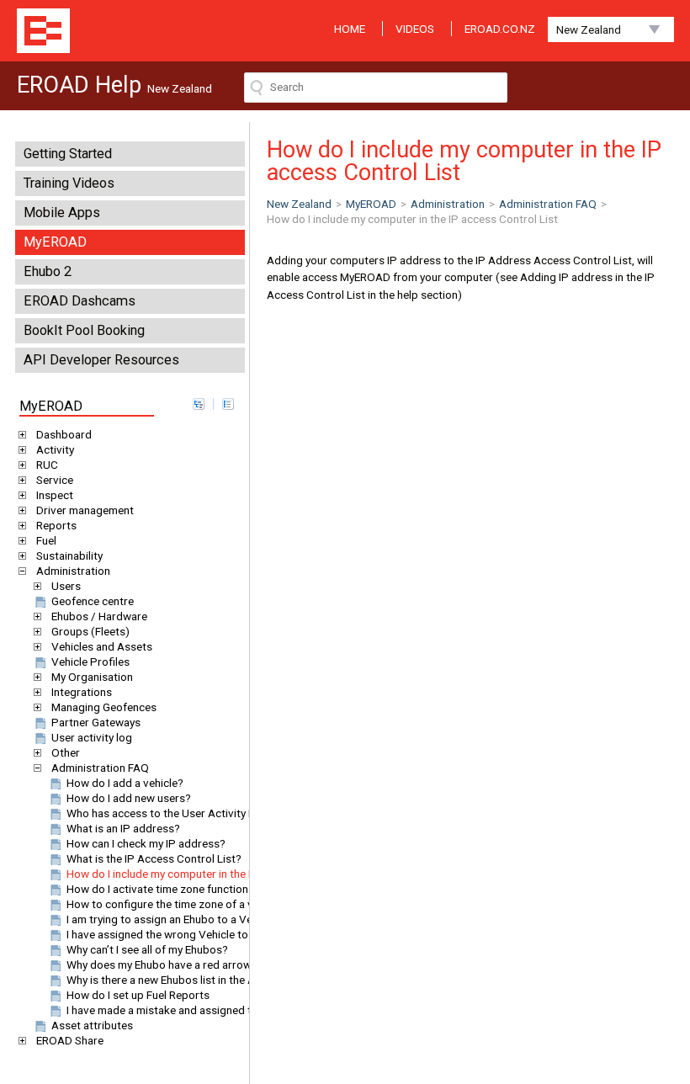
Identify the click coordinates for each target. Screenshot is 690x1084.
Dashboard (64, 434)
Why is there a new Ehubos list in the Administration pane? (210, 979)
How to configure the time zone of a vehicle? (177, 904)
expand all (198, 404)
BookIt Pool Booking (84, 330)
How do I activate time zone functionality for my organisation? (220, 888)
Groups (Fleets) (90, 631)
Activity (55, 449)
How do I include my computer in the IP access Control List (212, 873)
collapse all (228, 404)
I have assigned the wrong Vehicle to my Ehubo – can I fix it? (215, 934)
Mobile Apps (62, 213)
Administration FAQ (100, 767)
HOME (349, 28)
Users (66, 585)
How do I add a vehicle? (124, 782)
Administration (73, 570)
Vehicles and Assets (101, 646)
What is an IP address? (123, 828)
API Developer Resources (101, 360)
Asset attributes (92, 1025)
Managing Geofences (104, 707)
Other (65, 752)
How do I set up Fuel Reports (138, 995)
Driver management (85, 510)
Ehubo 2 (48, 271)
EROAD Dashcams (79, 301)
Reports (56, 525)
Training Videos (69, 183)
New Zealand (588, 29)
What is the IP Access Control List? (154, 858)
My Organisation (92, 676)
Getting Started (68, 154)
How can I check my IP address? (146, 843)
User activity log (91, 737)
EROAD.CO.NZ (499, 28)
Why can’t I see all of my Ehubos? (147, 949)
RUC (47, 464)
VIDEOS (414, 28)
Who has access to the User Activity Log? (169, 813)
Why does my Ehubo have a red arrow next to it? (185, 964)
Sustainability (69, 555)
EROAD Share (70, 1040)
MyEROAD (55, 242)
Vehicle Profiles (90, 661)
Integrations (81, 692)
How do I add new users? (128, 798)
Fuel (46, 540)
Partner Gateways (96, 722)
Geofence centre (92, 601)
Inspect (54, 495)
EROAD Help (43, 30)
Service (54, 479)
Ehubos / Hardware (99, 616)
